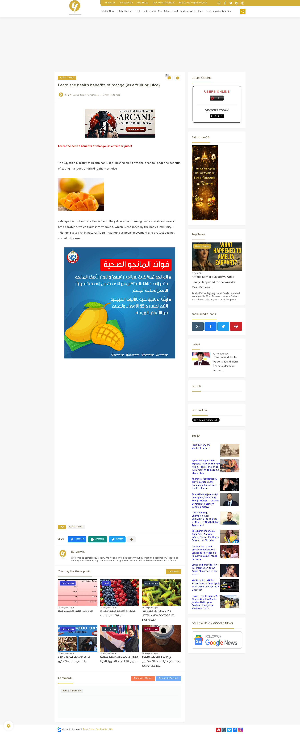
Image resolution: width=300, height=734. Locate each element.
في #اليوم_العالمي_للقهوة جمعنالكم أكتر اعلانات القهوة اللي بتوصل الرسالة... (161, 661)
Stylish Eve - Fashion (191, 11)
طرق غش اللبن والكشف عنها (75, 611)
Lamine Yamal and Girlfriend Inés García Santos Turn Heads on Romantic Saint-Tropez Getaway (204, 553)
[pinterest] (237, 3)
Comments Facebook (169, 678)
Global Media (125, 11)
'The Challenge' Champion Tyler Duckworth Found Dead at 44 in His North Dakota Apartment (206, 519)
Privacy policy (126, 3)
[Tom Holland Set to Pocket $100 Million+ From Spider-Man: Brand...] (201, 358)
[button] (77, 539)
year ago (198, 273)
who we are (142, 3)
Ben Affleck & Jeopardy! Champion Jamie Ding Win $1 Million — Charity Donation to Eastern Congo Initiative (205, 501)
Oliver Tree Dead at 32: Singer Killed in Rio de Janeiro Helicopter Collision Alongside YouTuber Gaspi (204, 602)
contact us (110, 3)
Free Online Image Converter (193, 3)
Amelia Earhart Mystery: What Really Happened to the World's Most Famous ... (213, 283)
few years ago (67, 607)
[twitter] (231, 3)
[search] (242, 11)
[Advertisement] (150, 45)
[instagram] (242, 3)
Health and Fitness (145, 11)
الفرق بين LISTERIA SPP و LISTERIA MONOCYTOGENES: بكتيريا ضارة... (158, 616)
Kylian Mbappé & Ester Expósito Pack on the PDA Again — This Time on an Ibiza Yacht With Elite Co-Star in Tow (206, 467)
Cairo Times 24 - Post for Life (98, 729)
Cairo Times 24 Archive (163, 3)
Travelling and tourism (218, 11)
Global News (108, 11)
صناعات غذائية (67, 78)
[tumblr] (219, 3)
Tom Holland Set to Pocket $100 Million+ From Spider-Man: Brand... (225, 364)
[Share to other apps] (131, 539)
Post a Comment (71, 691)
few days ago (222, 354)
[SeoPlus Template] (59, 729)
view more (174, 572)
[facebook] (225, 3)
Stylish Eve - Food (168, 11)
